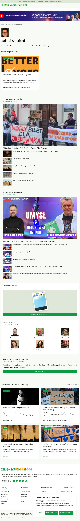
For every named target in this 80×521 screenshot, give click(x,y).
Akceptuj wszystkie (66, 513)
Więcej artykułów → (72, 384)
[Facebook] (14, 481)
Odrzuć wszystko (51, 513)
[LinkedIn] (26, 481)
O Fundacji (24, 494)
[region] (54, 505)
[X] (23, 481)
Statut (23, 501)
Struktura (24, 496)
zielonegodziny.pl (66, 491)
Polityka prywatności (12, 517)
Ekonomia (4, 501)
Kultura (3, 503)
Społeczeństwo (6, 491)
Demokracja (4, 499)
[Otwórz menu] (77, 5)
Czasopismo (45, 494)
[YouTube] (20, 481)
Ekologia (3, 496)
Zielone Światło (25, 491)
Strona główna (5, 24)
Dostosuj (40, 513)
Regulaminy (23, 517)
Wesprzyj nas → (40, 371)
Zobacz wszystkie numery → (40, 314)
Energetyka (4, 494)
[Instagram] (17, 481)
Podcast (43, 491)
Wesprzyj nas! (25, 499)
